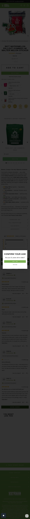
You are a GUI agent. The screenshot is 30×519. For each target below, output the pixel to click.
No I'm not (15, 264)
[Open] (3, 515)
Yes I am (15, 261)
